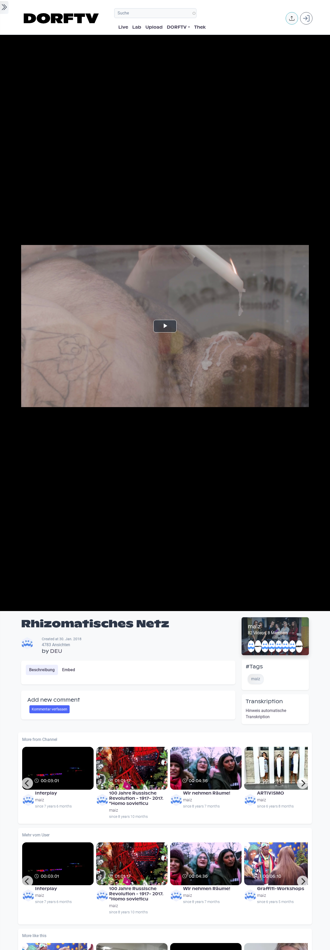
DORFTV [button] (177, 27)
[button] (292, 18)
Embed (68, 669)
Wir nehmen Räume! (206, 793)
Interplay (46, 793)
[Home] (62, 18)
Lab (136, 27)
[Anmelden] (306, 18)
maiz (254, 626)
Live (123, 27)
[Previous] (27, 783)
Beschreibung (42, 669)
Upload (154, 27)
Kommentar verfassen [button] (49, 709)
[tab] (42, 670)
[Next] (302, 783)
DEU (56, 651)
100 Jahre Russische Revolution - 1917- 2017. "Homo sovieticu (136, 798)
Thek (200, 27)
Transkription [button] (264, 701)
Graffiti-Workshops (280, 888)
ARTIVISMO (270, 793)
